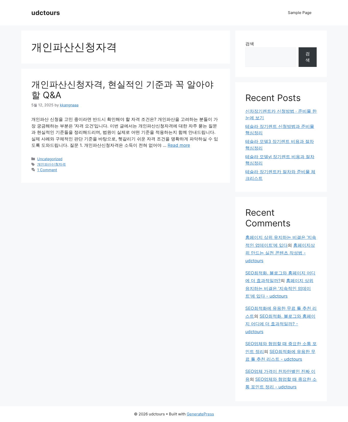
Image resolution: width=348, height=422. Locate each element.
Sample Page (300, 12)
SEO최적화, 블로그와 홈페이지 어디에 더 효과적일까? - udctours (280, 324)
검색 (249, 43)
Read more (179, 145)
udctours (45, 13)
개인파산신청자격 (51, 164)
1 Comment (47, 170)
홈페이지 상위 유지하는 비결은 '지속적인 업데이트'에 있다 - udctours (279, 288)
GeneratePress (200, 414)
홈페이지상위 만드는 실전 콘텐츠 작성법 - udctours (280, 253)
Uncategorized (49, 159)
